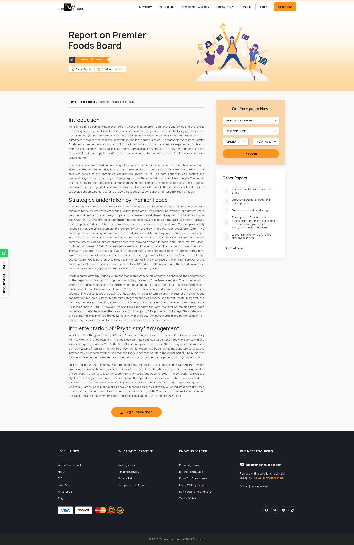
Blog (60, 498)
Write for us (65, 491)
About (61, 471)
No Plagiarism (126, 465)
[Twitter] (275, 510)
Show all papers (235, 248)
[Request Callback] (4, 281)
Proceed (251, 154)
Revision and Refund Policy (196, 491)
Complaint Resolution (131, 485)
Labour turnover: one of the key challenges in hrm (251, 236)
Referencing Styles (191, 471)
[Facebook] (266, 510)
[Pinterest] (283, 510)
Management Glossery (195, 6)
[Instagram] (292, 510)
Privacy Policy (126, 478)
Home (72, 101)
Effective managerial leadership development (251, 201)
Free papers (166, 6)
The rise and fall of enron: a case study (252, 190)
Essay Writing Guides (192, 485)
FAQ (60, 478)
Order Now (285, 6)
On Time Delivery (128, 471)
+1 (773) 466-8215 (257, 486)
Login (263, 6)
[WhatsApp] (4, 253)
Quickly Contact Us (270, 478)
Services (144, 6)
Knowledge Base (189, 465)
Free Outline (223, 6)
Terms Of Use (187, 498)
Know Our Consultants (193, 478)
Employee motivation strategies (252, 210)
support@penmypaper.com (263, 464)
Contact (245, 6)
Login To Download (138, 412)
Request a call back (69, 465)
